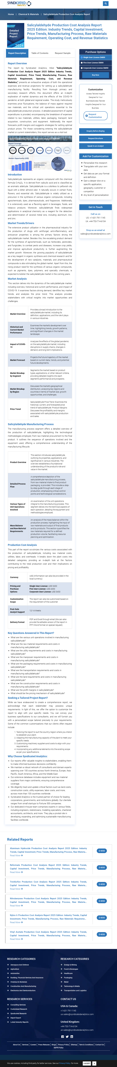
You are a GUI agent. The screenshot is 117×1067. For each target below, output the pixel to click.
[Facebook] (62, 1036)
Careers (33, 1045)
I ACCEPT (86, 1063)
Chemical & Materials (18, 982)
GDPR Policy (58, 1048)
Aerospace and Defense (19, 965)
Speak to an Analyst (95, 146)
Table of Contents (39, 53)
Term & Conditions (86, 1045)
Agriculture (14, 969)
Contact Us (99, 1045)
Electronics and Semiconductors (22, 991)
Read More (15, 855)
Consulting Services (18, 1005)
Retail (66, 982)
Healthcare (68, 973)
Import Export (15, 1018)
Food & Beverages (71, 969)
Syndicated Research (18, 1014)
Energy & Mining (70, 965)
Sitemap (74, 1045)
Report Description (17, 53)
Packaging (68, 978)
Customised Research (18, 1009)
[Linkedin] (71, 1036)
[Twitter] (67, 1036)
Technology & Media (72, 986)
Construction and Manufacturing (23, 986)
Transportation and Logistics (75, 991)
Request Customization (95, 115)
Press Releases (44, 1045)
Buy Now (95, 75)
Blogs (54, 1045)
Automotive (14, 973)
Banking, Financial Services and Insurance (26, 978)
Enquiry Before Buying (95, 131)
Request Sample (62, 53)
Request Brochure (95, 138)
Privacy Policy (63, 1045)
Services (25, 1045)
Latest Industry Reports (19, 1022)
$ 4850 (102, 851)
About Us (16, 1045)
